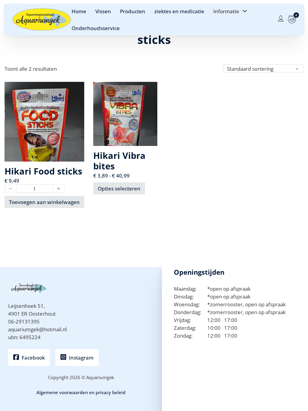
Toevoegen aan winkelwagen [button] (44, 202)
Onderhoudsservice (96, 28)
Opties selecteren (119, 188)
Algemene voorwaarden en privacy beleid (80, 392)
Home (79, 11)
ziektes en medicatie (179, 11)
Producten (132, 11)
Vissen (103, 11)
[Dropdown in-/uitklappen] (244, 11)
